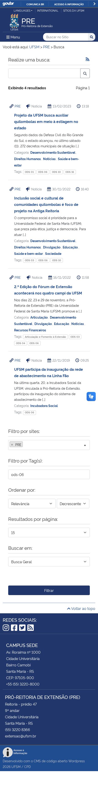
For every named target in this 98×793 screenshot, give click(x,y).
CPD (27, 766)
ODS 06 (42, 172)
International (47, 10)
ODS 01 (29, 172)
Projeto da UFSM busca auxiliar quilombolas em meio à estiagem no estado (46, 121)
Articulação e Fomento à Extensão (45, 336)
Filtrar (49, 590)
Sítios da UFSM (73, 10)
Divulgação (52, 247)
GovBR (8, 4)
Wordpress (76, 761)
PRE (18, 106)
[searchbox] (25, 444)
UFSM (16, 766)
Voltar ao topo (82, 608)
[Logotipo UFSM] (14, 20)
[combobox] (49, 445)
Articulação (39, 317)
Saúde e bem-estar (29, 253)
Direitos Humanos (27, 158)
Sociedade (53, 253)
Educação (70, 247)
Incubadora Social (44, 405)
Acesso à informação (69, 4)
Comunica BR (35, 4)
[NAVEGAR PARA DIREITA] (94, 3)
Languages (22, 10)
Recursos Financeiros (30, 330)
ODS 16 (69, 172)
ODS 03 (29, 260)
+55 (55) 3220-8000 (22, 683)
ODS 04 (20, 343)
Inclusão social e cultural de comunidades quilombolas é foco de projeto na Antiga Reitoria (46, 204)
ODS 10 (56, 172)
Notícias (49, 158)
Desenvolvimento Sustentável (53, 152)
